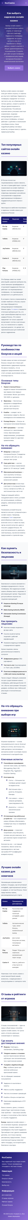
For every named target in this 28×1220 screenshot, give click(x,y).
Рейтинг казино (7, 1201)
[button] (26, 3)
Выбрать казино (14, 68)
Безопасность (6, 1182)
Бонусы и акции (7, 1178)
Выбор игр (5, 1185)
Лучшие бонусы (7, 1205)
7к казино (14, 309)
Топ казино (5, 1175)
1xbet (11, 517)
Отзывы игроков (7, 1198)
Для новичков (6, 1195)
